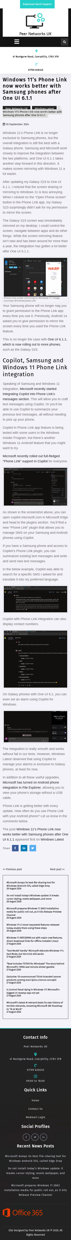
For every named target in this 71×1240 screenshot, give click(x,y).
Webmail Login (35, 1117)
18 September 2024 (17, 124)
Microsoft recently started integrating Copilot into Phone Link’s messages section (29, 394)
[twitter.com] (33, 848)
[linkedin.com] (24, 848)
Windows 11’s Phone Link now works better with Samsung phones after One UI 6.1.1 (35, 834)
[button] (12, 42)
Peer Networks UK (16, 108)
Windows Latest (44, 108)
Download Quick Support (37, 4)
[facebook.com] (15, 848)
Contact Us (35, 1108)
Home (35, 1100)
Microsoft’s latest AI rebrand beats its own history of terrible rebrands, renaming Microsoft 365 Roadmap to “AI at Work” (35, 1005)
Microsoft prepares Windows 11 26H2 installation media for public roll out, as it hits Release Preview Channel (34, 911)
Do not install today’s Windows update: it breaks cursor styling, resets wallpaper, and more (35, 1173)
